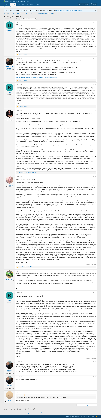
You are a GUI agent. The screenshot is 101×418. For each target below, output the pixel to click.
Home (6, 4)
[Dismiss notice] (95, 10)
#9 (95, 377)
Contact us (68, 416)
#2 (95, 58)
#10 (95, 392)
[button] (25, 4)
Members (30, 4)
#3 (95, 84)
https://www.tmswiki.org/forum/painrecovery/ (69, 10)
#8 (95, 361)
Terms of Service (75, 416)
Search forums (13, 6)
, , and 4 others (27, 172)
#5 (95, 176)
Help (37, 4)
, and (25, 267)
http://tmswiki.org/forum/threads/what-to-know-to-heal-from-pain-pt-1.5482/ (37, 77)
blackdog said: (20, 395)
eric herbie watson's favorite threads (28, 18)
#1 (95, 22)
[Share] (93, 22)
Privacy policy (84, 416)
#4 (95, 110)
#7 (95, 292)
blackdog (7, 18)
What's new (21, 4)
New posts (6, 6)
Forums (13, 4)
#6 (95, 271)
